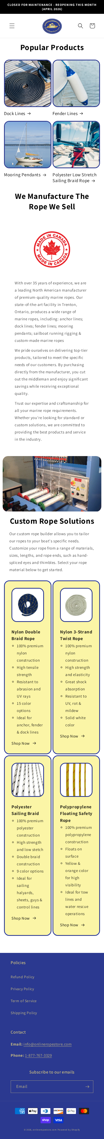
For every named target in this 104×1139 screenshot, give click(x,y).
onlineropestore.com (45, 1129)
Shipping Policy (24, 1012)
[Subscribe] (87, 1086)
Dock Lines (14, 113)
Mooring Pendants (22, 175)
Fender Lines (65, 113)
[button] (12, 26)
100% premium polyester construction (30, 828)
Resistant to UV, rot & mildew (76, 703)
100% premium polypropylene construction (78, 834)
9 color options (30, 871)
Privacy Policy (22, 988)
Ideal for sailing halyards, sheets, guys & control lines (29, 892)
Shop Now (20, 743)
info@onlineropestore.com (47, 1044)
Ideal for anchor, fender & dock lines (30, 725)
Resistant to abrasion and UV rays (29, 689)
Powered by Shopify (69, 1129)
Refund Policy (22, 976)
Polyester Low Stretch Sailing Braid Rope (75, 177)
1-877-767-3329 (38, 1055)
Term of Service (24, 1000)
